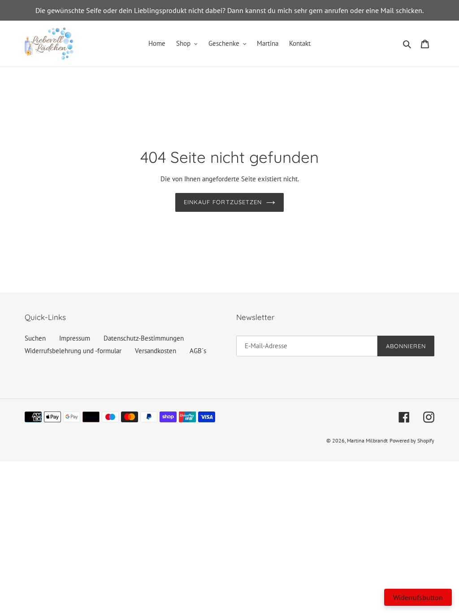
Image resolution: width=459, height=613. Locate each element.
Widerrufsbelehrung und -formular (73, 350)
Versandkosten (155, 350)
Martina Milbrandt (367, 440)
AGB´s (198, 350)
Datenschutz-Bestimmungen (144, 338)
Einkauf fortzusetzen (223, 202)
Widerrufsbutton (418, 597)
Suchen (35, 338)
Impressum (74, 338)
